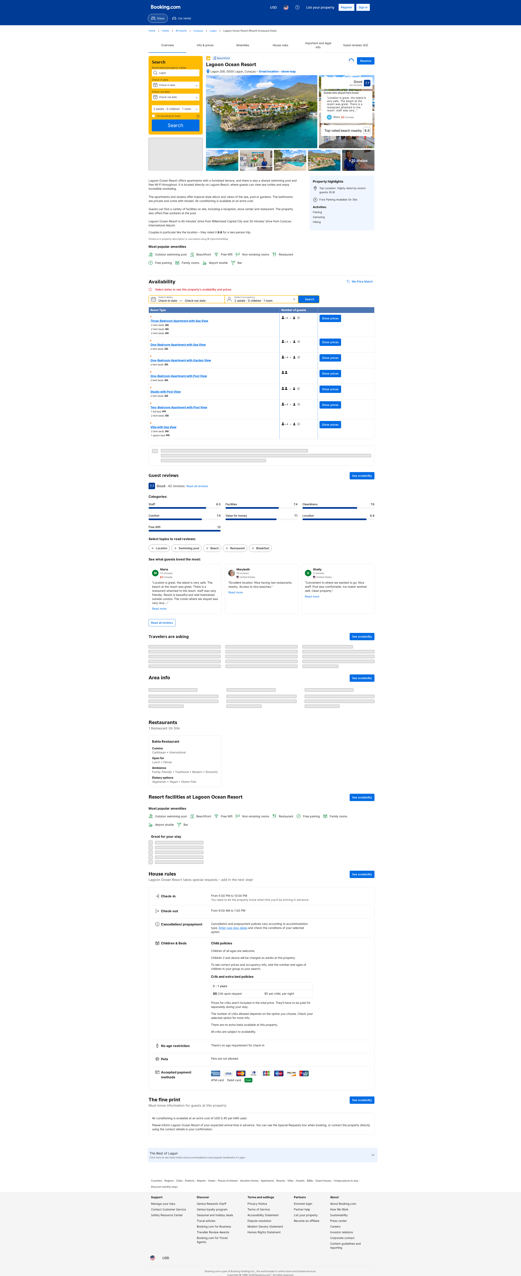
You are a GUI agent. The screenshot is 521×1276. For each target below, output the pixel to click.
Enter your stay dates (233, 1197)
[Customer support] (297, 7)
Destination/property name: (169, 67)
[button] (175, 109)
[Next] (369, 109)
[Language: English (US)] (286, 7)
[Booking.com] (165, 7)
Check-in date (160, 79)
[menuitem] (158, 18)
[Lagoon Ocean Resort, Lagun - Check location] (208, 71)
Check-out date (161, 91)
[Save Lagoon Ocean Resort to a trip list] (351, 61)
